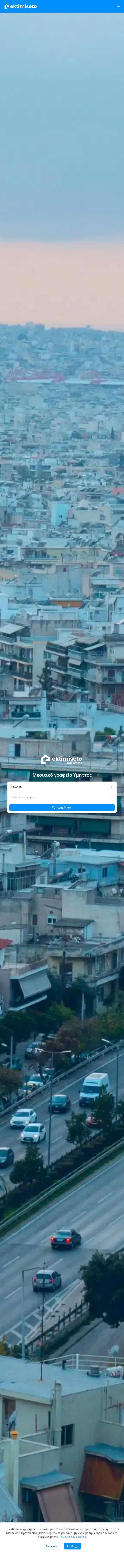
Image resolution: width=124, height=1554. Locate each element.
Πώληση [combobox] (16, 786)
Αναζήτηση (64, 807)
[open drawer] (118, 6)
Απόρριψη (51, 1546)
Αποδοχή (72, 1546)
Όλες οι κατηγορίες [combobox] (23, 797)
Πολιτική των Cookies (72, 1537)
